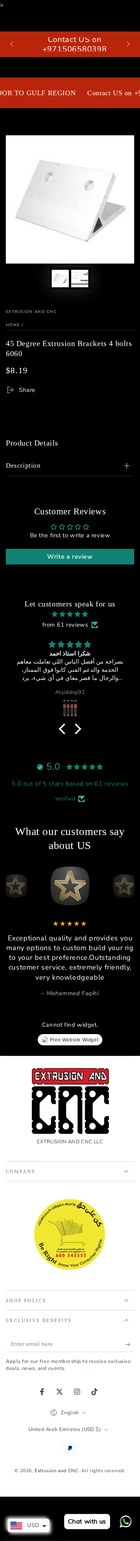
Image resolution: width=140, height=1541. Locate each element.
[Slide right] (127, 44)
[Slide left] (12, 44)
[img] (70, 614)
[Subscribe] (129, 1344)
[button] (64, 728)
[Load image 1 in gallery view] (60, 278)
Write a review (70, 556)
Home (13, 325)
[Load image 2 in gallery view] (79, 278)
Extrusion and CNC (31, 311)
